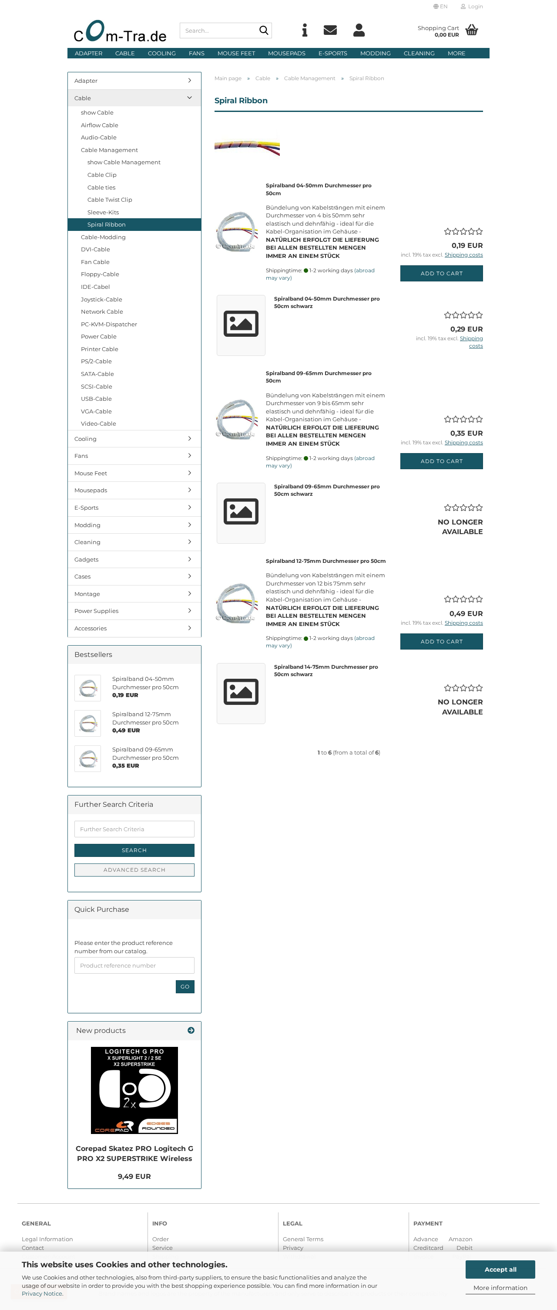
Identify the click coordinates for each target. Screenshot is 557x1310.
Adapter (88, 53)
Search (134, 850)
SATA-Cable (97, 373)
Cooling (162, 53)
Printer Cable (99, 348)
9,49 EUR (134, 1176)
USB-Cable (96, 398)
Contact (33, 1247)
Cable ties (101, 187)
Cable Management (109, 149)
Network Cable (102, 311)
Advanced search (135, 870)
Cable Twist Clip (109, 199)
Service (162, 1247)
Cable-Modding (103, 237)
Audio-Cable (99, 137)
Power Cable (99, 336)
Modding (375, 53)
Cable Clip (102, 174)
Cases (82, 576)
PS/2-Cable (96, 361)
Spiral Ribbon (106, 224)
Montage (87, 593)
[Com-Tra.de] (120, 30)
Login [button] (474, 6)
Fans (197, 53)
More (457, 53)
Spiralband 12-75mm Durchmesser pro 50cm (326, 561)
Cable (125, 53)
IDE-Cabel (95, 286)
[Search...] (263, 31)
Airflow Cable (99, 125)
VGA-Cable (96, 411)
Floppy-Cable (100, 274)
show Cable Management (124, 162)
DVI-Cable (95, 249)
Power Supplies (96, 610)
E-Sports (333, 53)
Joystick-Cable (101, 299)
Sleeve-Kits (103, 212)
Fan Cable (95, 261)
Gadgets (86, 559)
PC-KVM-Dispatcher (109, 324)
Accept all (501, 1269)
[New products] (191, 1031)
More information (500, 1288)
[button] (440, 6)
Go (185, 986)
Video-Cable (98, 423)
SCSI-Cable (96, 386)
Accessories (90, 628)
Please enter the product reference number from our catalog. (123, 947)
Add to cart (442, 273)
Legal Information (47, 1239)
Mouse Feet (236, 53)
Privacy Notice (42, 1293)
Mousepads (286, 53)
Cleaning (419, 53)
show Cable (97, 112)
